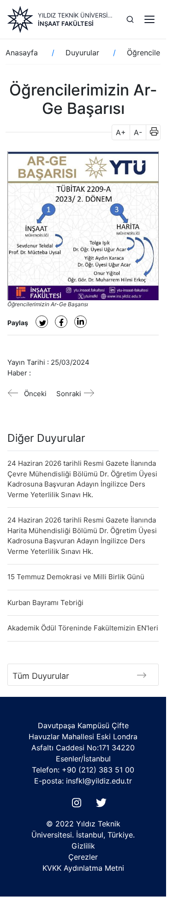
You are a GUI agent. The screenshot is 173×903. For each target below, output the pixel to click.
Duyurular (82, 52)
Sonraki (68, 393)
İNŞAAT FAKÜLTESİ (66, 23)
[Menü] (149, 19)
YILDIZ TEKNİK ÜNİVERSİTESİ (76, 15)
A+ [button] (121, 132)
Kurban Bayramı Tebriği (45, 602)
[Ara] (130, 19)
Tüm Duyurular (40, 676)
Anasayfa (22, 52)
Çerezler (83, 856)
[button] (151, 132)
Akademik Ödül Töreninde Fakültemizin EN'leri (82, 628)
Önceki (35, 393)
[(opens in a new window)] (42, 321)
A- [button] (138, 132)
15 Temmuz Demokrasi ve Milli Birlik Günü (75, 576)
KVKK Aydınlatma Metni (83, 868)
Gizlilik (83, 845)
